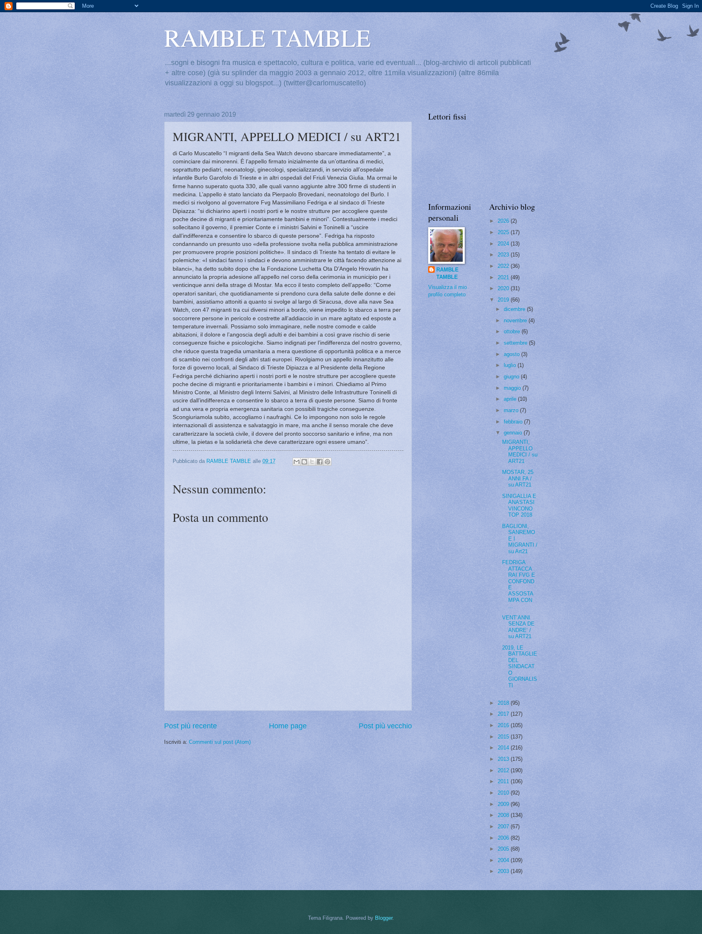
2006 (504, 838)
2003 (504, 871)
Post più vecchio (385, 726)
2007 (504, 826)
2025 (504, 232)
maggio (513, 388)
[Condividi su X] (312, 462)
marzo (512, 410)
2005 (504, 849)
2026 (504, 221)
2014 (504, 748)
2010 (504, 793)
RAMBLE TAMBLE (267, 37)
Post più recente (190, 726)
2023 (504, 255)
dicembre (515, 309)
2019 (504, 300)
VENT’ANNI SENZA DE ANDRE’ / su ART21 (518, 627)
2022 (504, 266)
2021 (504, 277)
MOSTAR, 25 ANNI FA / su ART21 (517, 478)
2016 (504, 725)
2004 (504, 860)
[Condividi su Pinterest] (327, 462)
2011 (504, 781)
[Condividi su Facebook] (320, 462)
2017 (504, 714)
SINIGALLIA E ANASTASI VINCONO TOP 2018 (519, 505)
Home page (288, 726)
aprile (511, 399)
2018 (504, 703)
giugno (512, 377)
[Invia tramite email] (296, 462)
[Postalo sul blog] (304, 462)
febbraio (514, 422)
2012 (504, 770)
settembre (516, 343)
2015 (504, 737)
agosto (512, 354)
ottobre (513, 331)
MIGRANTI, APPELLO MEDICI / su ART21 (519, 451)
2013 (504, 759)
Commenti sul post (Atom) (220, 742)
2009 (504, 804)
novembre (516, 320)
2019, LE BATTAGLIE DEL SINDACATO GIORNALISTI (519, 667)
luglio (511, 365)
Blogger (383, 918)
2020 (504, 288)
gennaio (514, 433)
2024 (504, 244)
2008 (504, 815)
